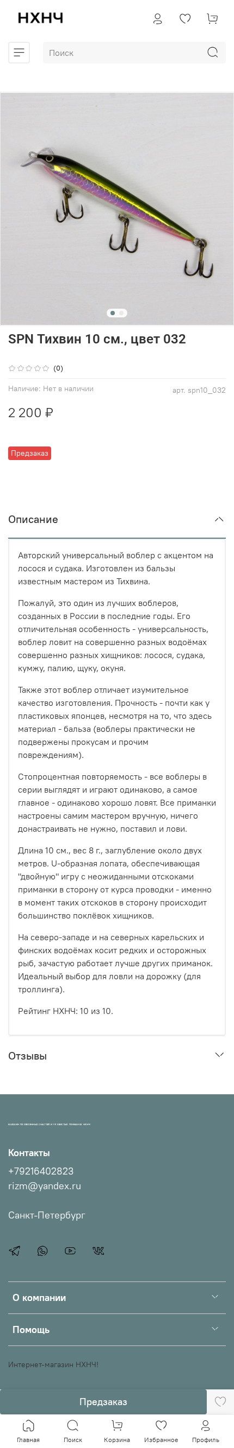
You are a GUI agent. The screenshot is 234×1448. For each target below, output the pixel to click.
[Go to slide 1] (112, 313)
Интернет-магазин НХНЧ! (53, 1364)
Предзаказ (103, 1401)
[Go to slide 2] (121, 313)
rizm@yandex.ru (44, 1186)
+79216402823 (40, 1171)
